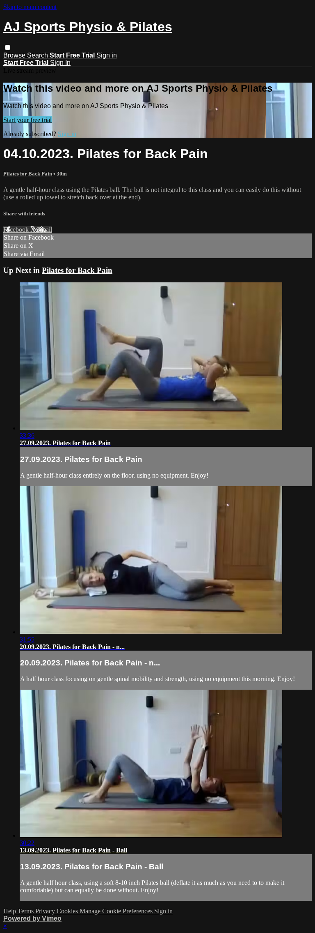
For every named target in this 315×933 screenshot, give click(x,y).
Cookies (68, 911)
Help (10, 911)
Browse (15, 55)
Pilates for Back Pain (28, 174)
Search (38, 55)
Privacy (46, 911)
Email (44, 229)
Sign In (60, 62)
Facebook (16, 229)
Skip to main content (30, 6)
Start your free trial (27, 119)
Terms (26, 911)
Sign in (106, 55)
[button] (7, 47)
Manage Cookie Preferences (117, 911)
